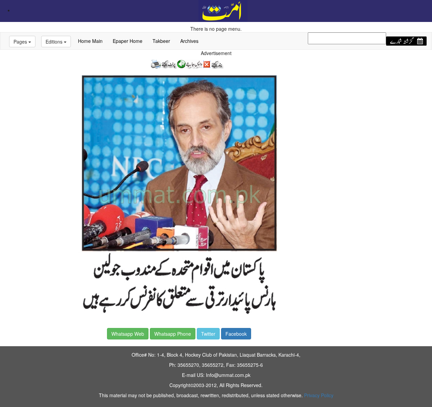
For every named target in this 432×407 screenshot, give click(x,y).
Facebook (236, 333)
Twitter (208, 333)
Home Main (90, 40)
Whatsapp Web (127, 333)
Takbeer (161, 40)
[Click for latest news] (222, 10)
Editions (55, 41)
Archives (189, 40)
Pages (21, 41)
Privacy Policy (318, 395)
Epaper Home (127, 40)
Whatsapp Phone (172, 333)
